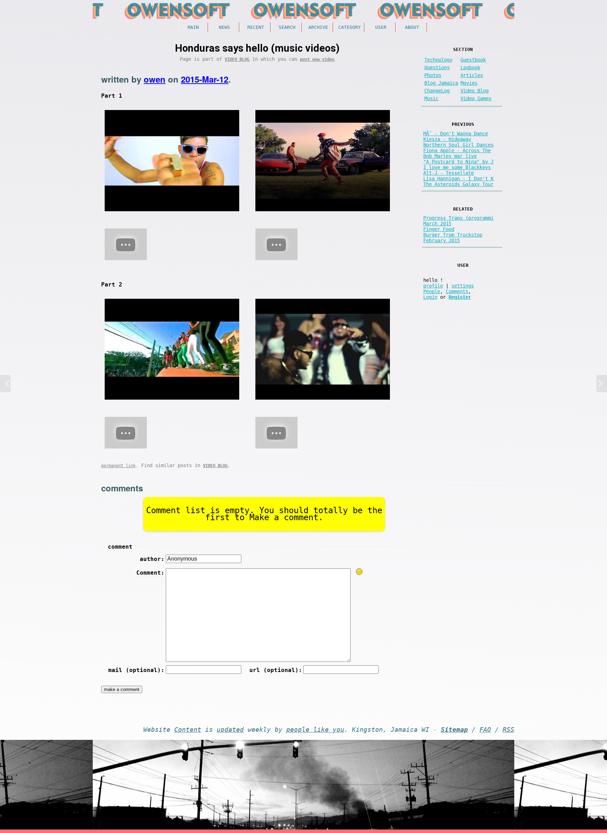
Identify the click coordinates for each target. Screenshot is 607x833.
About (412, 27)
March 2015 (437, 223)
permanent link (118, 465)
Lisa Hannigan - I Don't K (458, 178)
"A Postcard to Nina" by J (458, 161)
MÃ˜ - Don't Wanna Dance (455, 133)
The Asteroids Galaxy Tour (458, 184)
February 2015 (441, 240)
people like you (315, 729)
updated (230, 729)
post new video (317, 59)
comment (120, 546)
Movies (469, 83)
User (380, 27)
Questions (437, 67)
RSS (508, 729)
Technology (438, 60)
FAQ (485, 729)
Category (349, 27)
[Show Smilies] (359, 571)
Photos (432, 75)
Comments (457, 291)
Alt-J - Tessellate (448, 173)
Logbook (470, 67)
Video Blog (237, 59)
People (431, 291)
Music (431, 98)
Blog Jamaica (441, 83)
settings (462, 286)
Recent (255, 27)
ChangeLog (437, 90)
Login (430, 297)
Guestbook (473, 60)
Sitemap (454, 729)
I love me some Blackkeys (457, 167)
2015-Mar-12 (204, 79)
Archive (318, 27)
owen (154, 79)
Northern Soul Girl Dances (458, 145)
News (224, 27)
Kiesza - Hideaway (447, 139)
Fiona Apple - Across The (457, 150)
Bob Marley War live (450, 156)
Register (460, 297)
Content (187, 729)
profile (433, 286)
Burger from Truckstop (452, 235)
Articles (472, 75)
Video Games (476, 98)
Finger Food (438, 229)
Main (193, 27)
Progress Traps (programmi (458, 218)
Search (287, 27)
